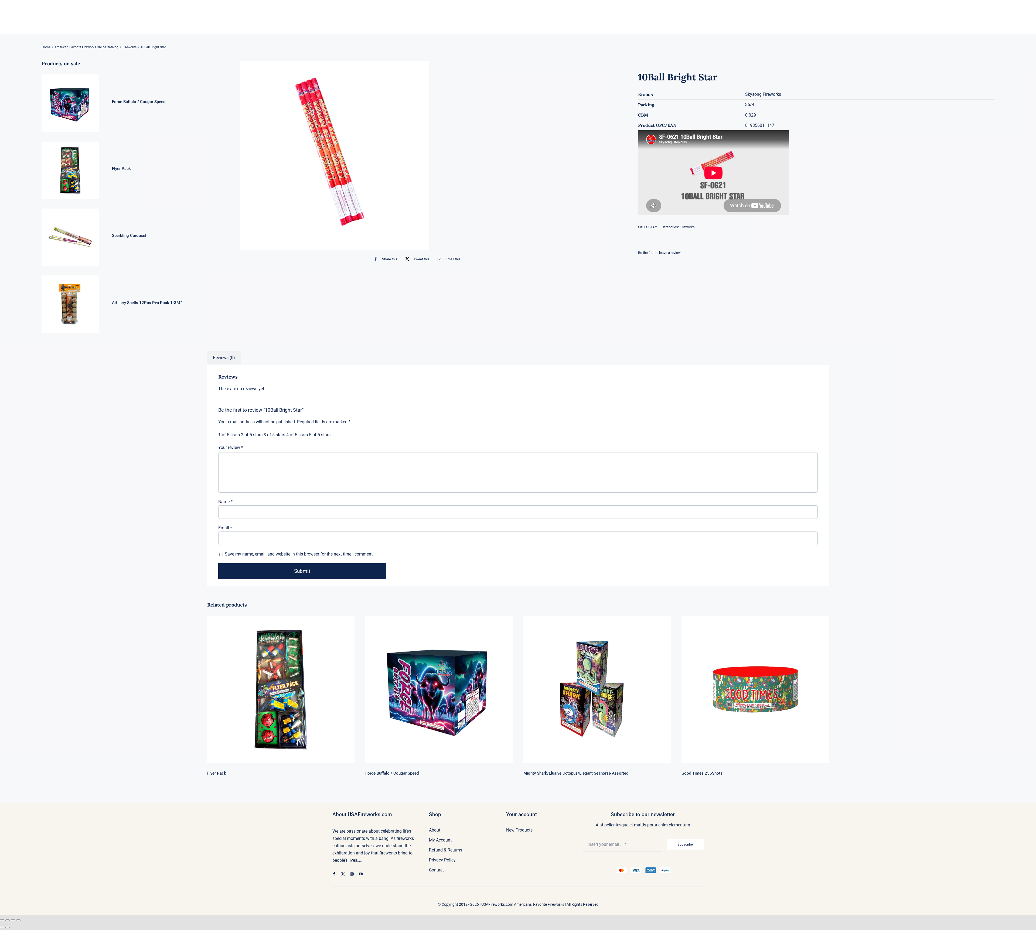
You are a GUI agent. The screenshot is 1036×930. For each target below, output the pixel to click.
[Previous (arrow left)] (2, 927)
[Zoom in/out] (2, 920)
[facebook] (334, 874)
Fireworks (687, 227)
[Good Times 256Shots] (755, 689)
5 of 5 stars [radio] (319, 434)
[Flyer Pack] (281, 689)
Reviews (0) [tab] (224, 357)
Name (225, 501)
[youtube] (361, 874)
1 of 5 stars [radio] (229, 434)
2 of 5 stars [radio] (252, 434)
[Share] (13, 920)
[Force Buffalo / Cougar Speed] (439, 689)
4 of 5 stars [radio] (297, 434)
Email (225, 527)
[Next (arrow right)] (7, 927)
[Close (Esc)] (18, 920)
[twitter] (343, 874)
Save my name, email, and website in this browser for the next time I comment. (299, 554)
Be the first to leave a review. (659, 253)
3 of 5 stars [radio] (274, 434)
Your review (230, 447)
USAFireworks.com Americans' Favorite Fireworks (522, 904)
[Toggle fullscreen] (7, 920)
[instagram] (352, 874)
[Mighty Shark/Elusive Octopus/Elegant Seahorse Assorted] (597, 689)
